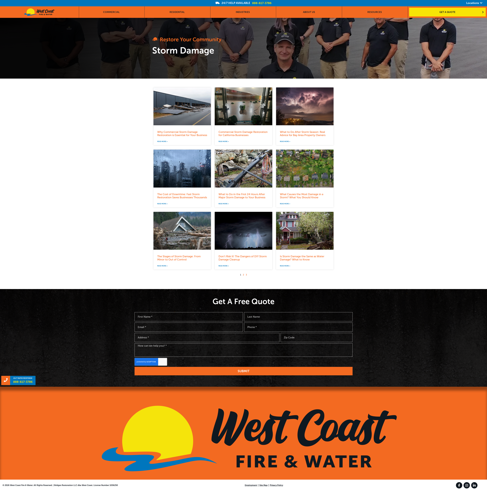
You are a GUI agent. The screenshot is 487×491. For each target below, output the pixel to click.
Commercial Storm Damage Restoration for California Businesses (243, 133)
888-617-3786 (262, 3)
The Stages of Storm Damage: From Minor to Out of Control (179, 258)
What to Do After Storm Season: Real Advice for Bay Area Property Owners (302, 133)
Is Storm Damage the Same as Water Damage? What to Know (302, 258)
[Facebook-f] (459, 485)
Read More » (162, 141)
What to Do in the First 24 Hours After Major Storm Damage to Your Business (242, 196)
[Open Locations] (481, 3)
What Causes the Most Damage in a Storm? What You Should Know (301, 196)
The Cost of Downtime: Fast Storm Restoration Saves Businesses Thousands (182, 196)
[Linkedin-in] (474, 485)
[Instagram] (467, 485)
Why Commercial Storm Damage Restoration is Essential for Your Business (182, 133)
